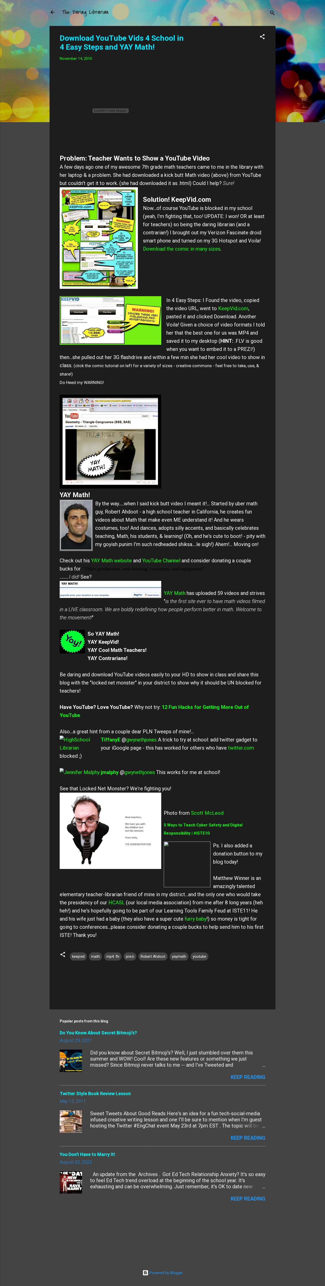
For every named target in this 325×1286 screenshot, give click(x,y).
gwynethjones (141, 740)
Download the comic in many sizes (181, 249)
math (95, 956)
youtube (199, 956)
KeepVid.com (233, 308)
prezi (130, 956)
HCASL (117, 902)
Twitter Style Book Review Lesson (95, 1093)
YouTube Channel (161, 561)
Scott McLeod (207, 813)
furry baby (195, 919)
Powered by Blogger (166, 1272)
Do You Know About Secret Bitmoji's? (98, 1032)
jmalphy (110, 772)
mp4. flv (112, 956)
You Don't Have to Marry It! (87, 1154)
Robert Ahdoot (153, 956)
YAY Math (174, 593)
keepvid (78, 956)
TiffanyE (110, 740)
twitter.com (241, 748)
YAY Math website (111, 561)
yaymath (179, 956)
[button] (262, 37)
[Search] (272, 14)
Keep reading (248, 1077)
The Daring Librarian (85, 12)
